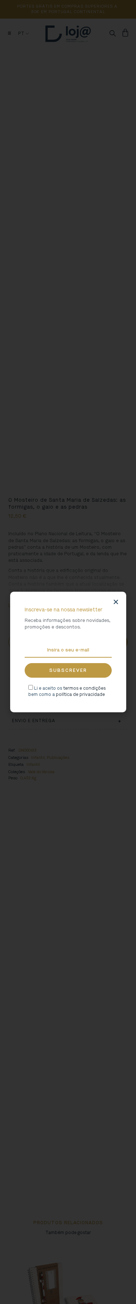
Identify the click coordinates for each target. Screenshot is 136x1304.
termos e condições (84, 688)
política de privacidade (80, 694)
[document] (68, 652)
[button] (116, 602)
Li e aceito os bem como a (67, 691)
